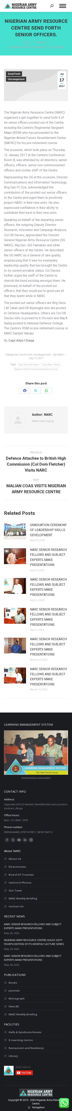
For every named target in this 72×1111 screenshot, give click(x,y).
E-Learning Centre (21, 1040)
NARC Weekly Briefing (23, 898)
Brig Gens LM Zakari (29, 364)
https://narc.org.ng (43, 420)
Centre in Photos (20, 882)
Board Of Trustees (21, 874)
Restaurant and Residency (26, 1048)
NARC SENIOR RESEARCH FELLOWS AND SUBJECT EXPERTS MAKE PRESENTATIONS (48, 557)
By (58, 354)
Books (13, 982)
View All (14, 1006)
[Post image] (15, 531)
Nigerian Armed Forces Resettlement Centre (36, 369)
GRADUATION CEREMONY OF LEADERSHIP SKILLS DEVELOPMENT (48, 530)
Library (13, 1056)
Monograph (17, 998)
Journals (14, 990)
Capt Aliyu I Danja (51, 364)
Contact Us (16, 906)
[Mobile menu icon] (62, 6)
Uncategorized (16, 79)
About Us (15, 859)
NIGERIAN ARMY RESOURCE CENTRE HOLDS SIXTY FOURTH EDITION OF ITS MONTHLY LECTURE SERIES (34, 942)
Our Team (15, 890)
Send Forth (14, 74)
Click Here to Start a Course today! (36, 777)
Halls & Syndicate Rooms (25, 1032)
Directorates (17, 866)
